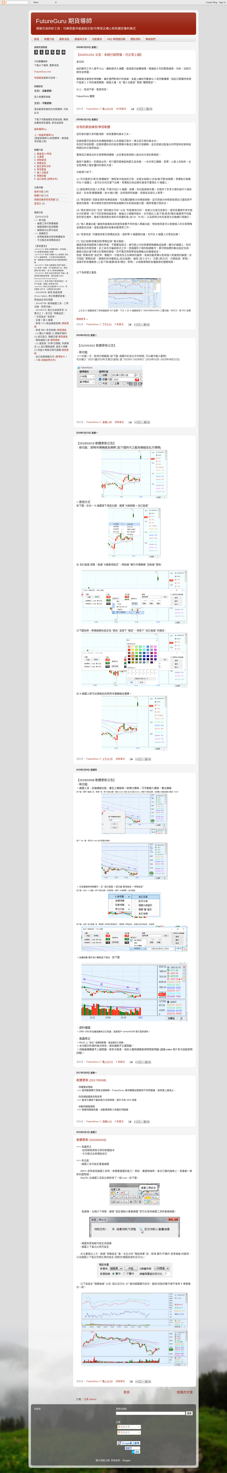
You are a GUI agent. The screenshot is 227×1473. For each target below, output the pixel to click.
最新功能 (39, 191)
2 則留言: (120, 1121)
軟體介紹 (49, 39)
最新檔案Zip (40, 129)
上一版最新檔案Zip (44, 135)
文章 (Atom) (90, 1399)
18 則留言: (122, 109)
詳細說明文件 (48, 360)
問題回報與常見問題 (44, 199)
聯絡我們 (151, 39)
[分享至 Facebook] (147, 109)
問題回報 (41, 176)
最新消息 (64, 39)
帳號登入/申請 (44, 154)
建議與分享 (80, 39)
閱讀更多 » (82, 319)
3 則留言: (120, 324)
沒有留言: (120, 422)
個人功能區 (43, 172)
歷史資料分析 (44, 166)
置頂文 (37, 203)
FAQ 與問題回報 (116, 39)
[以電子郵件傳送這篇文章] (138, 109)
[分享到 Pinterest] (151, 109)
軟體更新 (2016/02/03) (91, 1140)
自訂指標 (41, 179)
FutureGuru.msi (42, 71)
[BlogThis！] (141, 109)
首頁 (36, 39)
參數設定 (41, 163)
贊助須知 (135, 39)
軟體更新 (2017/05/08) (91, 1080)
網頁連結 (61, 330)
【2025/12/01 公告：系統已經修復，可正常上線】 (109, 54)
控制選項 (41, 160)
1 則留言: (121, 1062)
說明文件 (52, 179)
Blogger (127, 1460)
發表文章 (125, 1427)
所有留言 (125, 1432)
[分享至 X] (144, 109)
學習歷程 (41, 169)
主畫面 (40, 157)
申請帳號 (39, 78)
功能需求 (97, 39)
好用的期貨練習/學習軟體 (93, 127)
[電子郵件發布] (132, 109)
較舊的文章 (185, 1392)
